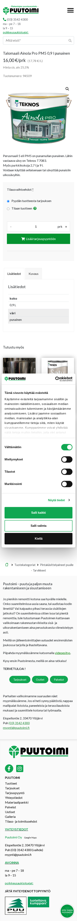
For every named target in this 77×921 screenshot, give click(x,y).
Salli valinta (38, 525)
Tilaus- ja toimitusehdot (21, 821)
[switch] (66, 459)
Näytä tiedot (56, 500)
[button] (67, 88)
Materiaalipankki (16, 802)
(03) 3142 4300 (17, 19)
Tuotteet (11, 783)
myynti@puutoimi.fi (16, 728)
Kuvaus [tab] (33, 273)
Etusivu (7, 565)
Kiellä (38, 538)
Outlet (40, 679)
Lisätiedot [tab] (14, 273)
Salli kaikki (38, 512)
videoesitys (62, 653)
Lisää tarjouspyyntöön (41, 239)
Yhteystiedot (14, 797)
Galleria (10, 816)
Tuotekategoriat (25, 565)
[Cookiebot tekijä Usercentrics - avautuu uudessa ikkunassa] (55, 379)
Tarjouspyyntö (14, 793)
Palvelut (59, 679)
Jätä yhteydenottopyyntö (28, 891)
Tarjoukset (19, 679)
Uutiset (10, 812)
